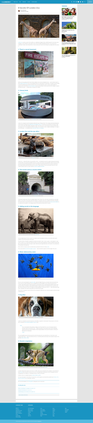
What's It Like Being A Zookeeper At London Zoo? (26, 388)
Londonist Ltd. (39, 421)
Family (29, 413)
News (53, 408)
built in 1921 (33, 282)
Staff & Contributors (19, 413)
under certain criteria (25, 337)
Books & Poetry (30, 410)
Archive (17, 414)
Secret (54, 413)
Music (41, 415)
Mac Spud (46, 367)
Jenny (21, 372)
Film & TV (29, 415)
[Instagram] (76, 2)
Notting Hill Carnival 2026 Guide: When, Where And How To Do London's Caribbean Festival (68, 17)
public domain (37, 234)
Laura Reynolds (23, 10)
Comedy (29, 412)
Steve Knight (33, 119)
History (41, 412)
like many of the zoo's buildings (38, 128)
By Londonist (63, 32)
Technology (67, 409)
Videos (66, 412)
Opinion (54, 409)
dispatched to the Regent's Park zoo (35, 124)
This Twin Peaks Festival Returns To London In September (68, 56)
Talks (65, 408)
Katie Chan (35, 195)
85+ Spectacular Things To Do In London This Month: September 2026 (69, 43)
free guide (30, 381)
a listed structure (27, 119)
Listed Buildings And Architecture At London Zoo (26, 391)
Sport (53, 414)
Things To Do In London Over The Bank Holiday (68, 31)
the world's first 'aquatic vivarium (30, 248)
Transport (66, 410)
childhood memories (23, 83)
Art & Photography (31, 408)
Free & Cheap (42, 409)
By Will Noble (63, 57)
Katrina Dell (38, 317)
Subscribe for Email (19, 410)
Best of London (30, 409)
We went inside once (32, 85)
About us (17, 408)
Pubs (53, 412)
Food (41, 408)
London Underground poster (39, 166)
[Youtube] (78, 2)
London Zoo (20, 42)
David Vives (33, 157)
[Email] (83, 2)
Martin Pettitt (39, 38)
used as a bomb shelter (54, 201)
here (48, 246)
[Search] (85, 2)
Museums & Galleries (43, 414)
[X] (72, 2)
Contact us (17, 409)
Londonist (34, 78)
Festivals (29, 414)
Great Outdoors (42, 410)
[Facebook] (74, 2)
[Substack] (80, 2)
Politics (54, 410)
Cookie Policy (18, 415)
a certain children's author (36, 375)
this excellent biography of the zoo (31, 322)
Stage (53, 415)
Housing (41, 413)
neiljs (33, 278)
